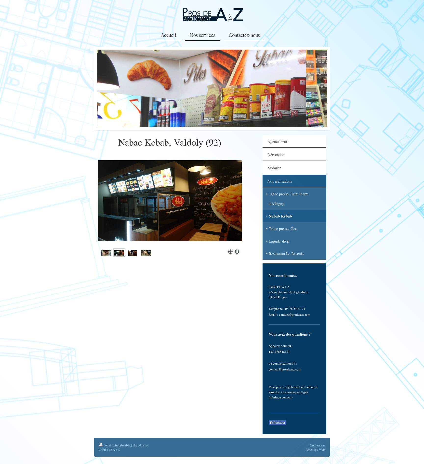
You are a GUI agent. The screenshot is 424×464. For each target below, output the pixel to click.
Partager (279, 422)
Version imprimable (117, 445)
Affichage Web (315, 449)
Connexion (317, 445)
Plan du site (140, 445)
